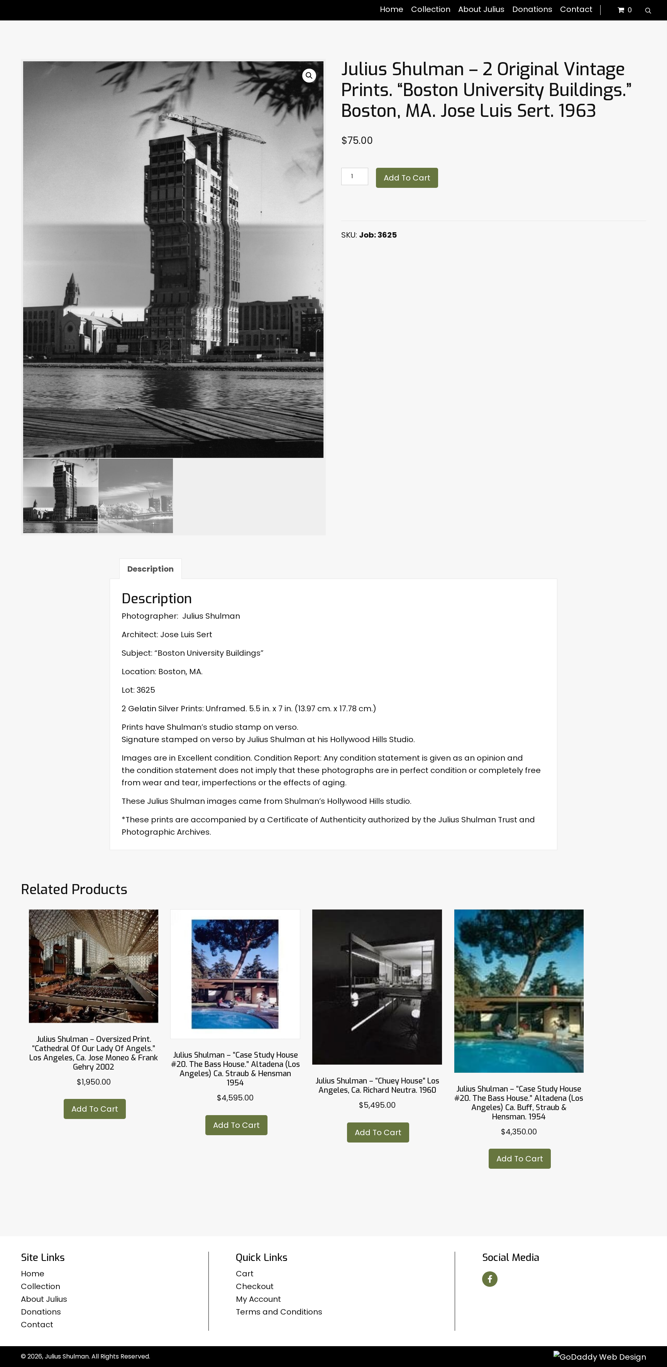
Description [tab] (150, 569)
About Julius (44, 1299)
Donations (41, 1311)
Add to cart (407, 177)
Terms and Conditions (279, 1311)
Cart (245, 1273)
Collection (40, 1286)
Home (32, 1273)
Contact (37, 1324)
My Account (258, 1299)
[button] (309, 76)
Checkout (255, 1286)
